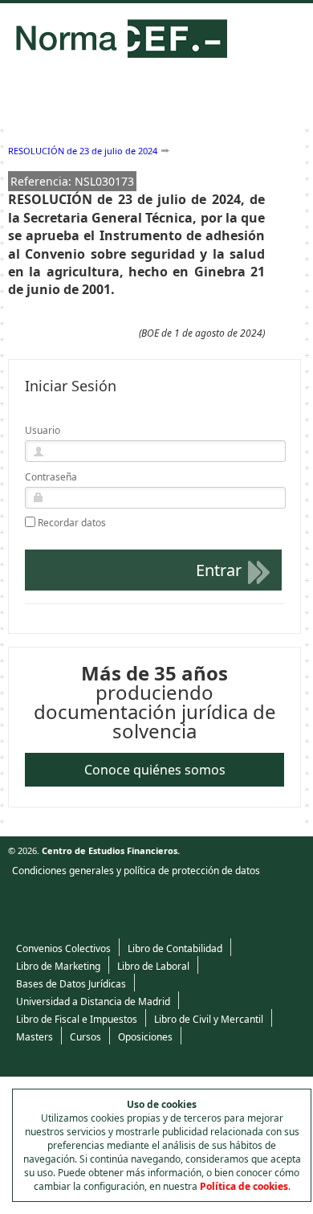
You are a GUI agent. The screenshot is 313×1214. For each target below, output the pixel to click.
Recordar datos (72, 523)
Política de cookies (244, 1186)
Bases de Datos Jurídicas (71, 984)
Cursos (85, 1037)
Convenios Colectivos (63, 948)
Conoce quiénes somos (155, 770)
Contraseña (51, 477)
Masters (34, 1037)
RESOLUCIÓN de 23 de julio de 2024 (82, 151)
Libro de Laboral (153, 966)
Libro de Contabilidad (175, 948)
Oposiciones (145, 1037)
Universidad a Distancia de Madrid (93, 1001)
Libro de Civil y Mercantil (208, 1019)
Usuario (42, 430)
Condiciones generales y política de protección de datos (136, 870)
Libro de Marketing (58, 966)
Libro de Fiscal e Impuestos (76, 1019)
